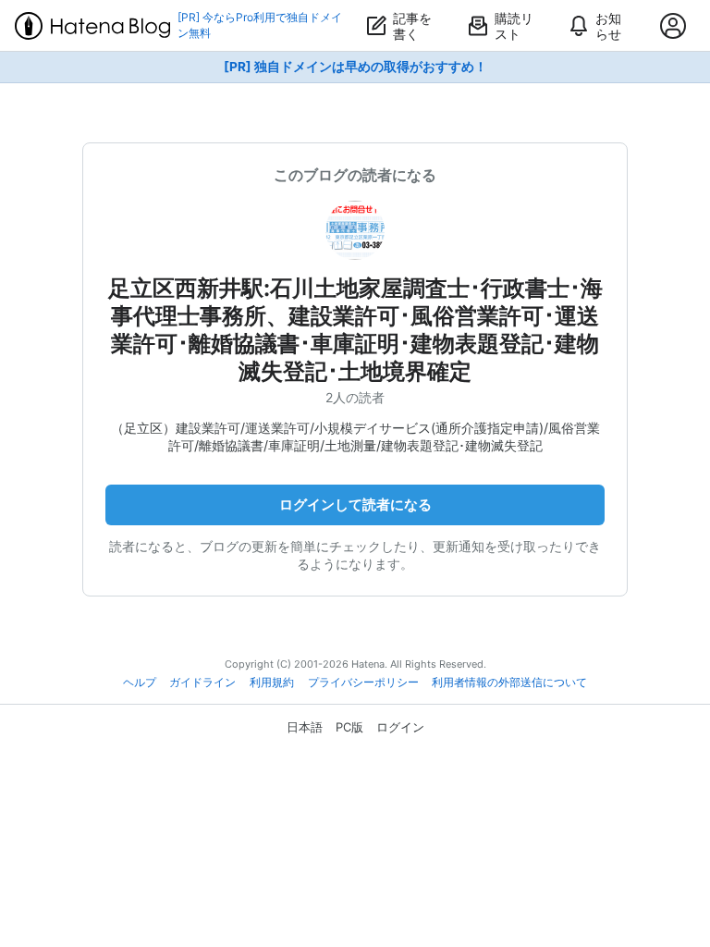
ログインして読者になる (355, 504)
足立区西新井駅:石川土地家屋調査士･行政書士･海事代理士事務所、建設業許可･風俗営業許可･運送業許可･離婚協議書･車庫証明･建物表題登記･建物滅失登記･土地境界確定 (355, 330)
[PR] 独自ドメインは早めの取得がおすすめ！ (355, 66)
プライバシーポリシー (363, 682)
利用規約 (272, 682)
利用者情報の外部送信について (509, 682)
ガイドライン (202, 682)
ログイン (400, 726)
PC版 (349, 726)
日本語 (305, 726)
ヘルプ (139, 682)
